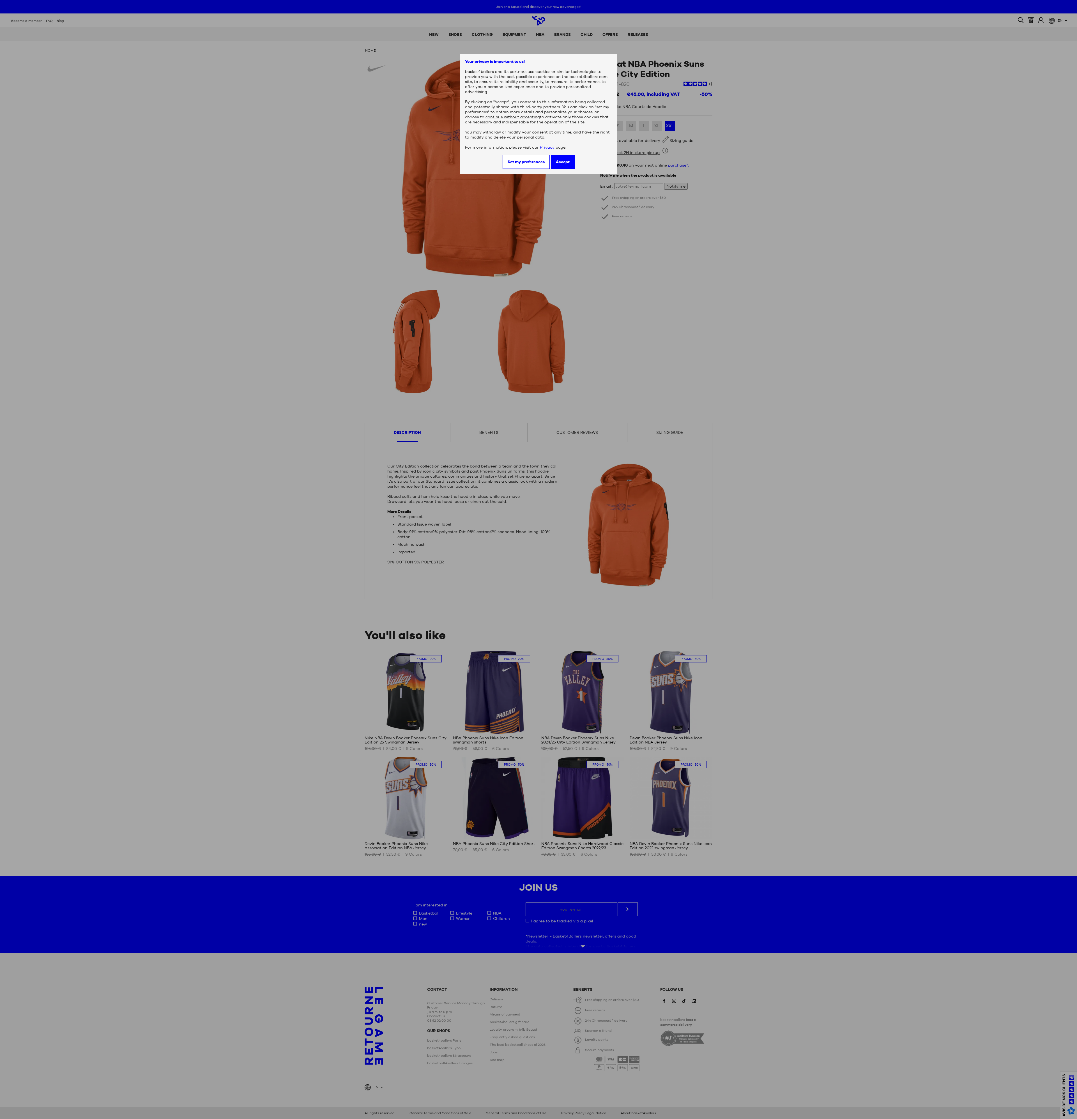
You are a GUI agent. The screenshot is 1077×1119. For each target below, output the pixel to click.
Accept (563, 162)
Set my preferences (526, 162)
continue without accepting (512, 117)
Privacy (547, 147)
